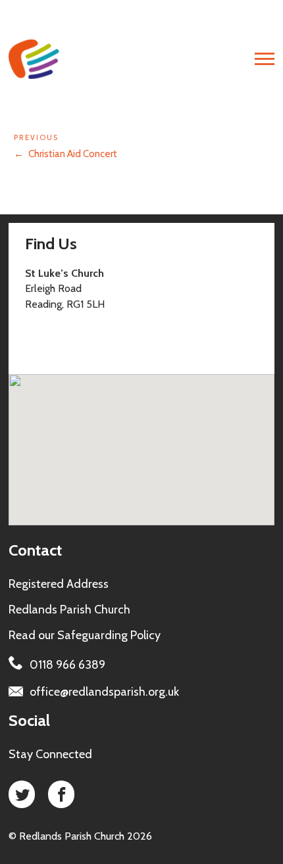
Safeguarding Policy (109, 635)
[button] (178, 430)
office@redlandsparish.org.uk (104, 691)
